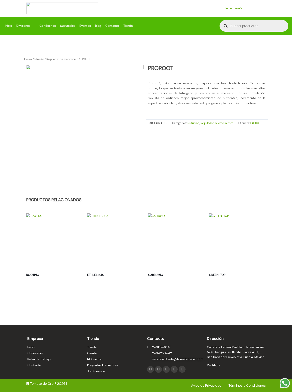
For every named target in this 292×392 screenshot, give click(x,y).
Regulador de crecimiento (62, 59)
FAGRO (254, 123)
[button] (25, 25)
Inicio (27, 59)
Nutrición (38, 59)
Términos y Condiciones (247, 385)
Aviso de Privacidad (206, 385)
